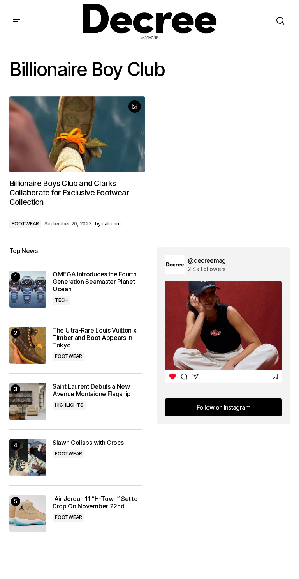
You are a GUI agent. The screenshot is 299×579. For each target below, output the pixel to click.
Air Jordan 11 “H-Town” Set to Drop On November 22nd (95, 502)
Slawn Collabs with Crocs (88, 442)
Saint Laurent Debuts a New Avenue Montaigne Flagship (92, 390)
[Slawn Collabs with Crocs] (27, 457)
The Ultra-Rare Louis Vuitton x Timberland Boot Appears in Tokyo (94, 338)
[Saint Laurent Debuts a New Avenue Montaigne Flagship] (27, 401)
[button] (16, 21)
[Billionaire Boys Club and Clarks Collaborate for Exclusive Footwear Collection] (77, 134)
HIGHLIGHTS (69, 405)
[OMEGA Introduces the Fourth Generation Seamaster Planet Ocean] (27, 289)
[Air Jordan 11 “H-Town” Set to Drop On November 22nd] (27, 513)
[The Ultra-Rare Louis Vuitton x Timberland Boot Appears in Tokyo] (27, 345)
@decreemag (207, 260)
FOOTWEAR (25, 224)
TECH (61, 300)
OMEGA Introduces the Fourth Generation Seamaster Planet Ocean (94, 282)
